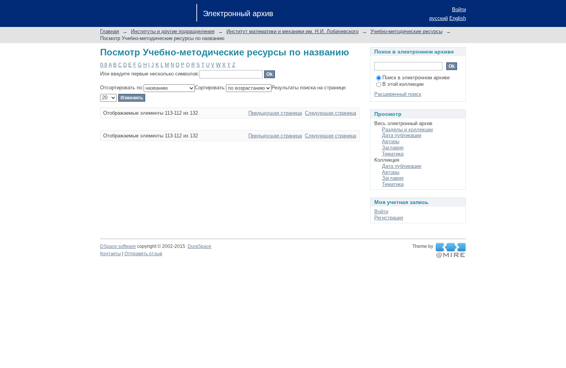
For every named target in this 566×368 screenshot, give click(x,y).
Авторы (390, 141)
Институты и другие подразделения (172, 31)
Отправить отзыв (143, 253)
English (457, 18)
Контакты (110, 253)
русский (438, 18)
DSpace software (118, 246)
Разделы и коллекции (407, 129)
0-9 (103, 65)
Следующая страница (330, 113)
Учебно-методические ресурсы (406, 31)
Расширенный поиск (397, 94)
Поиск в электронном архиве (416, 77)
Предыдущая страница (275, 113)
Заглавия (393, 148)
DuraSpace (199, 246)
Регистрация (388, 218)
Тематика (393, 154)
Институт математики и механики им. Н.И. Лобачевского (292, 31)
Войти (459, 9)
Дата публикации (401, 135)
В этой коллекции (403, 84)
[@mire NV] (450, 250)
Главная (109, 31)
